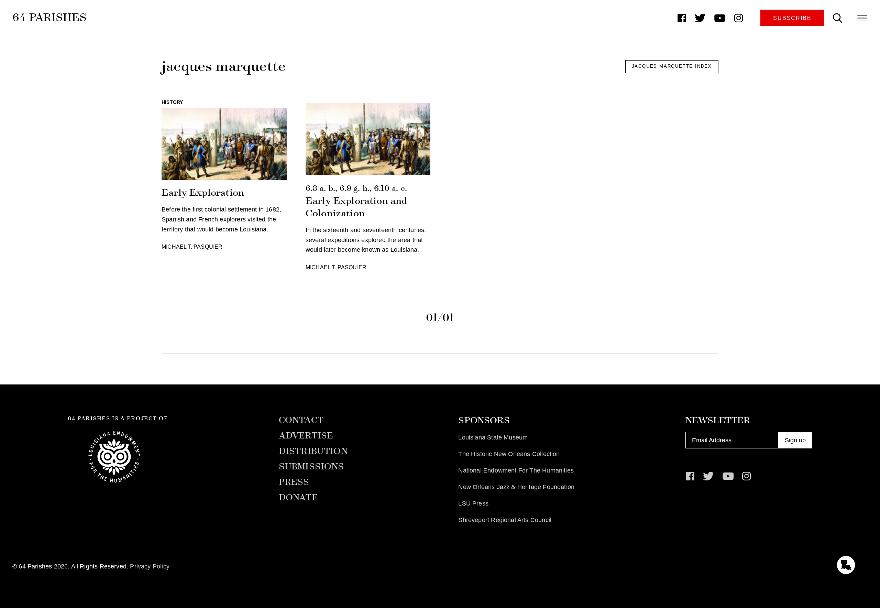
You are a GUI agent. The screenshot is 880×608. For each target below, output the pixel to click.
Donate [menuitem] (298, 497)
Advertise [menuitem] (306, 436)
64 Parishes (49, 17)
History (172, 102)
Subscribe (792, 18)
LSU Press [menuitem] (473, 503)
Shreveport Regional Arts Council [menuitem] (504, 520)
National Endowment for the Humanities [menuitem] (516, 470)
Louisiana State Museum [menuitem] (493, 437)
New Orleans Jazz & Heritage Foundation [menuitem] (516, 487)
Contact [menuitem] (301, 420)
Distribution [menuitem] (313, 451)
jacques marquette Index (672, 66)
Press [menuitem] (294, 482)
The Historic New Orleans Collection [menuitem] (509, 453)
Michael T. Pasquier (192, 246)
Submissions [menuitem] (311, 466)
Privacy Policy (149, 566)
